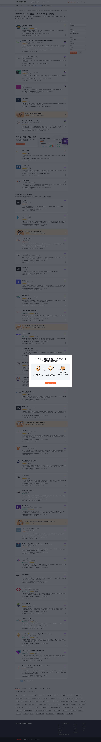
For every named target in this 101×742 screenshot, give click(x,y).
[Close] (71, 356)
